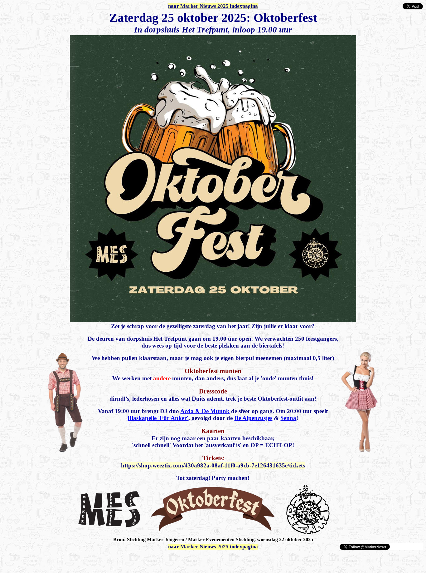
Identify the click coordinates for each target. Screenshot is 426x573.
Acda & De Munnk (205, 411)
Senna (288, 418)
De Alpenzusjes (253, 418)
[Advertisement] (75, 560)
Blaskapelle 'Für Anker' (158, 418)
